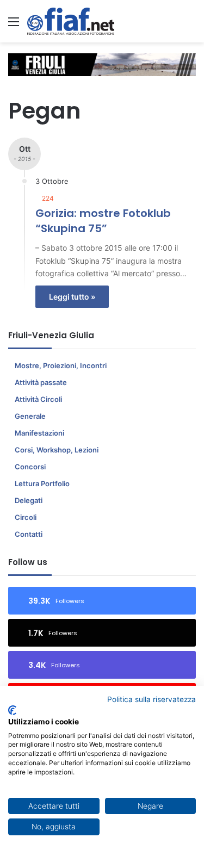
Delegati (28, 500)
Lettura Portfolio (42, 483)
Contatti (28, 534)
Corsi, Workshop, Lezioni (56, 449)
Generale (30, 416)
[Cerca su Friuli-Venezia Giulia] (190, 25)
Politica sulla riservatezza (151, 699)
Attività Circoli (38, 399)
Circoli (25, 517)
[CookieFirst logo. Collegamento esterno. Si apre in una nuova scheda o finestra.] (12, 710)
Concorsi (30, 466)
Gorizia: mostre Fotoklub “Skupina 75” (103, 221)
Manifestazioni (39, 433)
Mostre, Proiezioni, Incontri (61, 365)
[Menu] (13, 25)
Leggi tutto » (72, 296)
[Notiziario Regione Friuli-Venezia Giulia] (70, 21)
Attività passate (41, 382)
